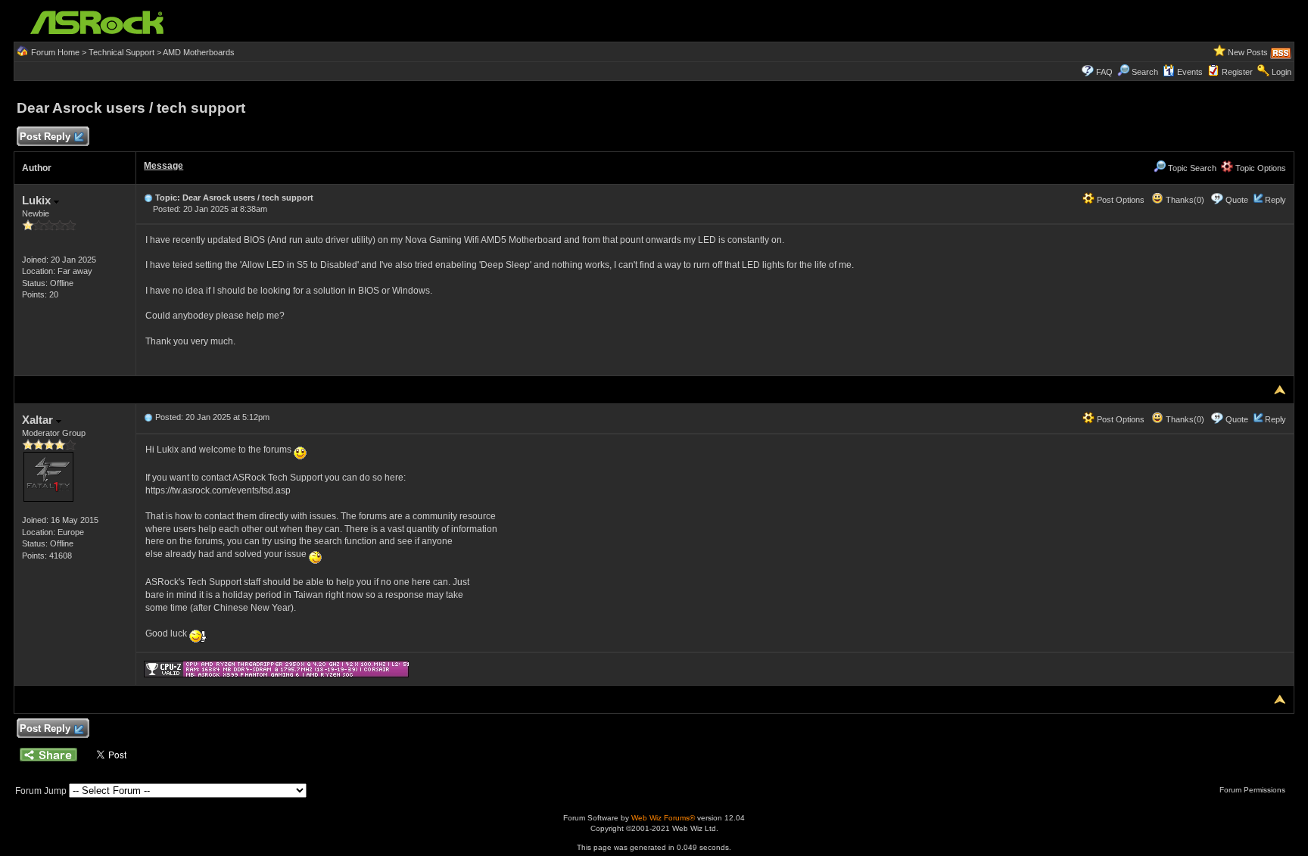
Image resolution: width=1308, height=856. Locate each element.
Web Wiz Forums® (663, 818)
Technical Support (121, 52)
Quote (1236, 199)
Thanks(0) (1183, 199)
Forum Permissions (1253, 790)
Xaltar (39, 419)
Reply (1275, 199)
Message (163, 165)
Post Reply (45, 136)
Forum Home (55, 52)
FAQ (1104, 71)
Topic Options (1259, 168)
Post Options (1119, 199)
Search (1145, 71)
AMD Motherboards (199, 52)
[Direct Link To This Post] (148, 197)
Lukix (38, 200)
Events (1190, 71)
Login (1281, 71)
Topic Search (1191, 168)
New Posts (1248, 52)
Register (1237, 71)
